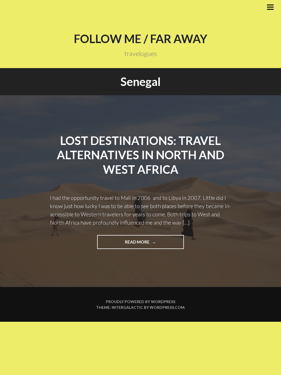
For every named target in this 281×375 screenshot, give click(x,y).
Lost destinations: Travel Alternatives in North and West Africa (140, 155)
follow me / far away (140, 39)
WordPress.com (167, 307)
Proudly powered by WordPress (140, 301)
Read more (154, 244)
